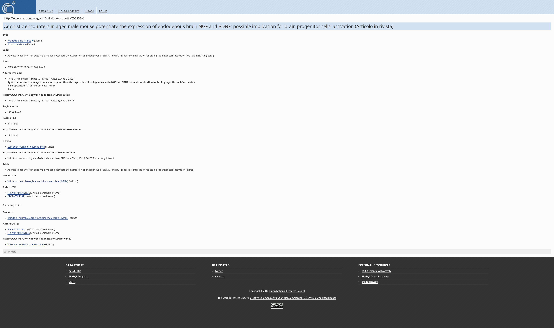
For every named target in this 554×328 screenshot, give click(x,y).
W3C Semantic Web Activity (376, 271)
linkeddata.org (370, 281)
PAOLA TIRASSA (16, 196)
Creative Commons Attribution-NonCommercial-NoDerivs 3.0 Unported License (293, 297)
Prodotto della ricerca (19, 40)
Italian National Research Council (287, 291)
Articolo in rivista (17, 44)
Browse (89, 11)
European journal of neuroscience (26, 146)
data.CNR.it (46, 11)
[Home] (18, 7)
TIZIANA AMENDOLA (19, 192)
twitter (219, 271)
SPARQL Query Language (375, 276)
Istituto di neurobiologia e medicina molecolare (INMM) (38, 181)
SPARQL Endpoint (68, 11)
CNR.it (103, 11)
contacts (220, 276)
